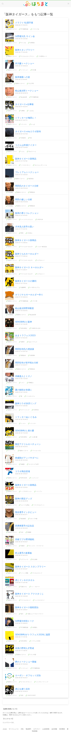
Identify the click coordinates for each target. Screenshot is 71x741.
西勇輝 (29, 532)
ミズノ (23, 382)
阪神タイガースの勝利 (25, 281)
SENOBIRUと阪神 (23, 322)
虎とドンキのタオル (25, 580)
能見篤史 (31, 178)
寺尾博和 (32, 355)
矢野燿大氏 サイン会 (25, 36)
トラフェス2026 (35, 641)
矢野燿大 (32, 42)
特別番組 (10, 192)
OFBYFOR (40, 219)
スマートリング (25, 410)
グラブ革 (34, 301)
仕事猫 (23, 110)
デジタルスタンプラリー (27, 56)
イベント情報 (24, 573)
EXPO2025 (24, 478)
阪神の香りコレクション (27, 213)
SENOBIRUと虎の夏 (24, 430)
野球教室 (10, 314)
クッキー (23, 423)
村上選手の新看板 (23, 553)
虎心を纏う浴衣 (22, 689)
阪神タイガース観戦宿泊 (26, 607)
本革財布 (23, 138)
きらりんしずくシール (40, 165)
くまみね (31, 110)
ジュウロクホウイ (39, 600)
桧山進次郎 (24, 97)
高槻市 (23, 545)
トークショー (24, 70)
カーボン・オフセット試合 (28, 675)
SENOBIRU (24, 328)
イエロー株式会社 (42, 246)
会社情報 (54, 729)
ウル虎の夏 (34, 437)
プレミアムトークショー (27, 172)
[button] (2, 3)
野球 (22, 233)
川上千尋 (31, 83)
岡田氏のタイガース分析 (26, 186)
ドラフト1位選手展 (24, 22)
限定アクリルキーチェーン (28, 444)
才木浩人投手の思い (24, 226)
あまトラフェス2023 (25, 335)
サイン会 (23, 42)
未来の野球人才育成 (24, 648)
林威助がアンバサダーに (27, 458)
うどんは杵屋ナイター (26, 145)
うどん (23, 151)
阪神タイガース (12, 29)
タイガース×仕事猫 (24, 104)
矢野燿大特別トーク (24, 621)
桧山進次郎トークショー (26, 90)
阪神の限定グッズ (23, 498)
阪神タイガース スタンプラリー (30, 566)
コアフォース (24, 559)
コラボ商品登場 (22, 471)
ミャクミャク (35, 478)
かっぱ (33, 124)
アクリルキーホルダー (27, 246)
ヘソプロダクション (26, 491)
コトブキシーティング (42, 682)
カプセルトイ (41, 260)
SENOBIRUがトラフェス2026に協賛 (32, 634)
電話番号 (28, 729)
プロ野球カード (42, 56)
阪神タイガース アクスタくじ (29, 593)
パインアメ (39, 491)
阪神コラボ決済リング (25, 403)
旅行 (22, 613)
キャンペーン (11, 450)
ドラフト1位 (35, 29)
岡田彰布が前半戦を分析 (26, 362)
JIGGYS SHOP (31, 695)
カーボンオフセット (26, 682)
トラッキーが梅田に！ (25, 118)
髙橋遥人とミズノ (23, 376)
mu (31, 138)
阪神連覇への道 (22, 77)
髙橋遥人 (31, 382)
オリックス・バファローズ (35, 545)
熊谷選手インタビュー (25, 512)
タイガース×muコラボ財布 (28, 131)
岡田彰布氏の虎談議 (24, 349)
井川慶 (34, 70)
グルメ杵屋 (33, 654)
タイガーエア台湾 (33, 464)
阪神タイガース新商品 (25, 158)
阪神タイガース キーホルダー (29, 267)
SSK (22, 532)
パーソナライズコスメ (27, 219)
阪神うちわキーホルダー (27, 254)
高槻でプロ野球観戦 (24, 539)
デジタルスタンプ (37, 573)
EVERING (36, 410)
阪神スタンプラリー (24, 50)
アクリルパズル (36, 450)
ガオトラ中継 (33, 518)
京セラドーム (32, 151)
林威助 (23, 464)
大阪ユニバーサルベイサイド (35, 613)
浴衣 (22, 695)
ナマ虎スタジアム (35, 287)
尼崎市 (23, 342)
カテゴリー (36, 729)
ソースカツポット (26, 165)
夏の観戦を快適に (23, 390)
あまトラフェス (32, 342)
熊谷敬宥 (23, 518)
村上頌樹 (34, 559)
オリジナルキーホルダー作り (29, 294)
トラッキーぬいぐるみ (26, 417)
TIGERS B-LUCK (35, 328)
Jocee (5, 729)
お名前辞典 (45, 729)
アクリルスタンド (26, 600)
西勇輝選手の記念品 (24, 525)
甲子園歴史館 (24, 29)
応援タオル (24, 586)
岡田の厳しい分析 (23, 199)
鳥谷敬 (10, 83)
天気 (22, 729)
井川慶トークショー (24, 63)
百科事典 (62, 729)
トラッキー (24, 124)
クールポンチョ (30, 396)
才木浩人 (29, 233)
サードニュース (14, 729)
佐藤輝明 (23, 287)
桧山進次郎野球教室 (24, 308)
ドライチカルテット (39, 505)
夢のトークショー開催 (25, 662)
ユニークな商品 (25, 505)
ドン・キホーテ (35, 586)
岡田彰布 (32, 192)
